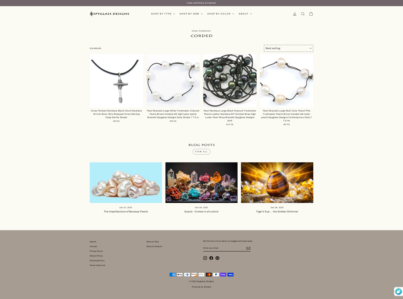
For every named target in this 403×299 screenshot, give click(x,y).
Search (93, 242)
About (244, 14)
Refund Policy (96, 256)
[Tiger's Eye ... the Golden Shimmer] (277, 182)
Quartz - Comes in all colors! (201, 211)
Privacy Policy (96, 251)
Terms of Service (97, 265)
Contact (93, 246)
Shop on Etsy (153, 242)
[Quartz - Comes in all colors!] (201, 182)
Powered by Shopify (201, 287)
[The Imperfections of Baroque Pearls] (126, 182)
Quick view (116, 104)
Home (194, 31)
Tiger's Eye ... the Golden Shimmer (277, 211)
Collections (204, 31)
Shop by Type (162, 14)
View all (201, 152)
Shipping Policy (97, 261)
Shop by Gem (190, 14)
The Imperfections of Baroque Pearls (126, 211)
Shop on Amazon (154, 246)
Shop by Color (219, 14)
